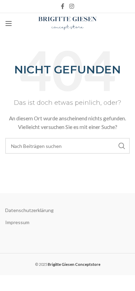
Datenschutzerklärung (29, 210)
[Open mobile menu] (9, 23)
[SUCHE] (122, 146)
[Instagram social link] (71, 6)
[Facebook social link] (63, 6)
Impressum (17, 222)
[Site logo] (68, 23)
